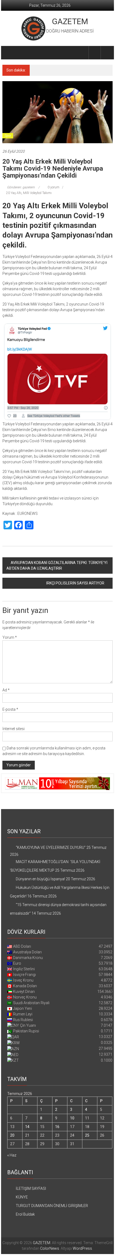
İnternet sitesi (13, 729)
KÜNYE (22, 1197)
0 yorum (53, 187)
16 (57, 1127)
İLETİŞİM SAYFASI (31, 1188)
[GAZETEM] (8, 52)
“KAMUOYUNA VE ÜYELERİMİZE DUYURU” (51, 847)
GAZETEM (70, 21)
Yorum (9, 637)
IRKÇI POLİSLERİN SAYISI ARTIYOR (75, 583)
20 (12, 1135)
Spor (8, 136)
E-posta (10, 709)
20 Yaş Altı (13, 193)
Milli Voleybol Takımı (37, 193)
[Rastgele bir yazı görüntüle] (107, 52)
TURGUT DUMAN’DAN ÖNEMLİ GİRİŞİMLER (52, 1206)
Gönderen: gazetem (21, 187)
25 (87, 1135)
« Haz (11, 1155)
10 (72, 1118)
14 (27, 1127)
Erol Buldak (25, 1214)
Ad (6, 690)
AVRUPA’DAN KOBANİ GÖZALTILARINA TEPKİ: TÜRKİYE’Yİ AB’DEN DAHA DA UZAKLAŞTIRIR (57, 565)
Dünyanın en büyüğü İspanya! (64, 70)
